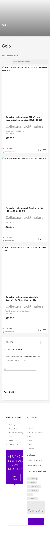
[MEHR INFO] (44, 150)
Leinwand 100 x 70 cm (15, 360)
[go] (43, 342)
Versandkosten (10, 152)
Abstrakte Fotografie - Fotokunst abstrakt (22, 356)
